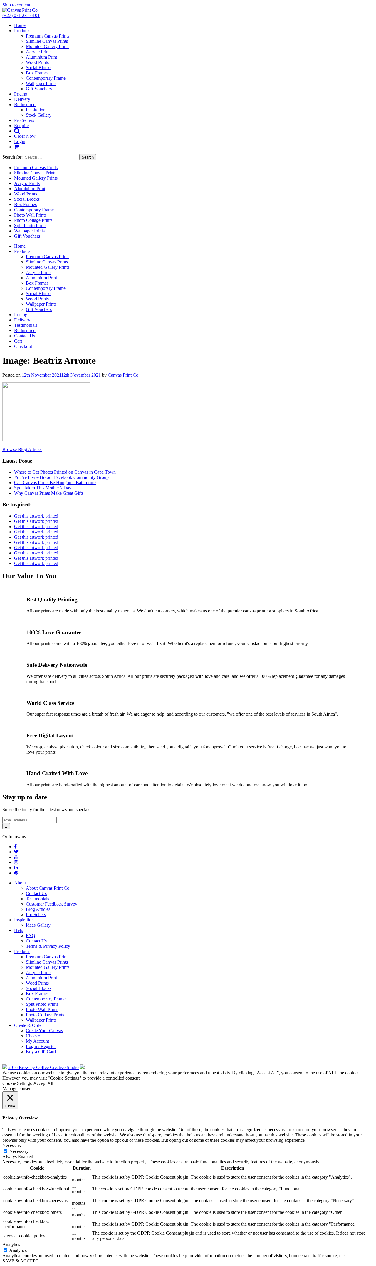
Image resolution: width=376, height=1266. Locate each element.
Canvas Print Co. (124, 374)
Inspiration (36, 109)
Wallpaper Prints (41, 83)
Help (18, 930)
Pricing (20, 93)
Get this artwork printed (36, 515)
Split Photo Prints (30, 225)
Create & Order (28, 1025)
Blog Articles (38, 909)
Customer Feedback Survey (51, 903)
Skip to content (16, 4)
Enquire (21, 125)
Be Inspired (25, 104)
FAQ (30, 935)
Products (22, 30)
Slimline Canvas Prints (47, 41)
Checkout (23, 346)
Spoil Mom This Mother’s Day (42, 487)
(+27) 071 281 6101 (21, 15)
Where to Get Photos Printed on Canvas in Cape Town (65, 471)
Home (20, 25)
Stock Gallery (38, 115)
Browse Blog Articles (22, 449)
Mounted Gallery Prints (47, 46)
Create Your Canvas (44, 1030)
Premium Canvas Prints (47, 35)
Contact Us (24, 335)
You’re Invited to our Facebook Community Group (61, 477)
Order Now (25, 136)
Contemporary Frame (46, 78)
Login (19, 141)
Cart (18, 340)
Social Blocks (38, 67)
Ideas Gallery (38, 925)
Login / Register (41, 1046)
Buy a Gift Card (41, 1051)
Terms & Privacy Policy (48, 946)
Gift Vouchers (39, 88)
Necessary (18, 1151)
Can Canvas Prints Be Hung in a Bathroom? (55, 482)
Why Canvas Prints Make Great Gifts (48, 493)
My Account (37, 1041)
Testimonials (25, 325)
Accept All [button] (43, 1083)
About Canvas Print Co (47, 888)
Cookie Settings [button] (17, 1083)
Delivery (22, 99)
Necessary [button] (11, 1145)
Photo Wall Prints (30, 214)
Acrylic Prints (38, 51)
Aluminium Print (41, 57)
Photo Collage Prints (33, 220)
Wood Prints (37, 62)
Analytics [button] (11, 1244)
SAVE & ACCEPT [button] (20, 1260)
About (20, 882)
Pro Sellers (24, 120)
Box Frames (37, 72)
